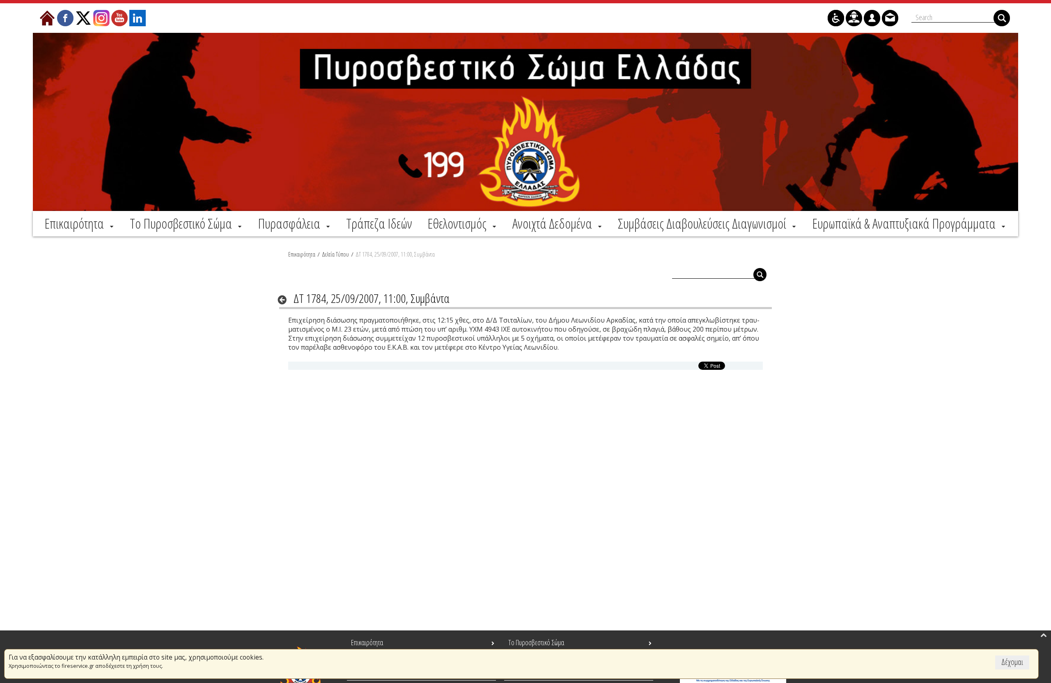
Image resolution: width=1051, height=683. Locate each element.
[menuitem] (79, 223)
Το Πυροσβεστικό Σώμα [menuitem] (536, 642)
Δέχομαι (1012, 661)
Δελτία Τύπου (335, 254)
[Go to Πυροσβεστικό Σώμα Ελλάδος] (525, 122)
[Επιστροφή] (284, 299)
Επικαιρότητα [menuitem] (367, 642)
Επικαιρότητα (301, 254)
